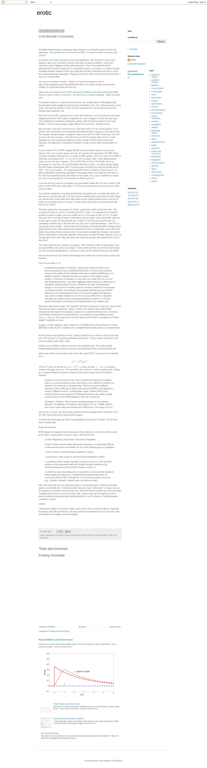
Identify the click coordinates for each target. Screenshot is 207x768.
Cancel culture (157, 88)
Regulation (155, 160)
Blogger (119, 761)
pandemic (155, 148)
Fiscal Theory (156, 113)
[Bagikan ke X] (63, 531)
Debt (153, 95)
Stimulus (155, 166)
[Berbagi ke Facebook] (66, 531)
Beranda (82, 627)
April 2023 (132, 202)
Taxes (153, 169)
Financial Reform (87, 535)
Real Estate (156, 157)
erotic (44, 12)
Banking (154, 85)
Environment (75, 535)
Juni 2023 (132, 195)
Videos (154, 178)
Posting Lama (115, 627)
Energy (67, 535)
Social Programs (158, 163)
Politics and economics (156, 152)
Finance (154, 107)
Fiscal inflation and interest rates (56, 639)
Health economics (100, 535)
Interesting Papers (155, 132)
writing (154, 181)
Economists (59, 535)
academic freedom (155, 81)
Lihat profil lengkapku (136, 64)
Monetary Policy (158, 142)
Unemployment (157, 175)
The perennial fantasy (50, 733)
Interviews (155, 136)
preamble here (59, 52)
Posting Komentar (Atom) (59, 631)
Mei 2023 (131, 198)
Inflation (154, 128)
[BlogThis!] (60, 531)
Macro (154, 139)
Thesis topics (156, 172)
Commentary (49, 535)
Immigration (156, 124)
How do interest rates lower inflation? (68, 719)
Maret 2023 (132, 205)
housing (154, 121)
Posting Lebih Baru (47, 627)
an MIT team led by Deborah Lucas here (83, 92)
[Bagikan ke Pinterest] (69, 531)
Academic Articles (155, 76)
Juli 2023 (131, 192)
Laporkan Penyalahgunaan (136, 74)
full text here (79, 52)
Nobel (153, 145)
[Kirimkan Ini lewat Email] (58, 531)
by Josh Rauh (112, 92)
